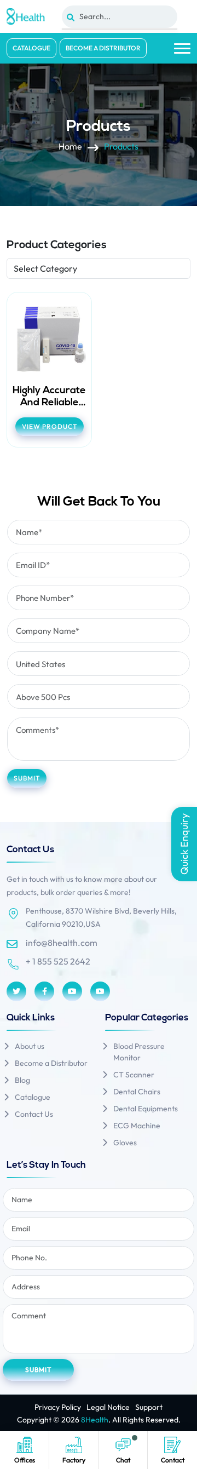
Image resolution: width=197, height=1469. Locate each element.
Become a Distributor (103, 48)
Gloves (125, 1142)
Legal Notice (108, 1407)
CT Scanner (133, 1075)
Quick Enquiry (184, 844)
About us (29, 1046)
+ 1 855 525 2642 (58, 961)
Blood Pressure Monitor (139, 1052)
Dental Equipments (145, 1109)
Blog (22, 1080)
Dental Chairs (136, 1092)
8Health (94, 1420)
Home (70, 146)
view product (49, 426)
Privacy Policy (57, 1407)
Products (121, 146)
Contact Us (34, 1114)
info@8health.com (61, 942)
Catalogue (31, 48)
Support (149, 1407)
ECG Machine (136, 1126)
